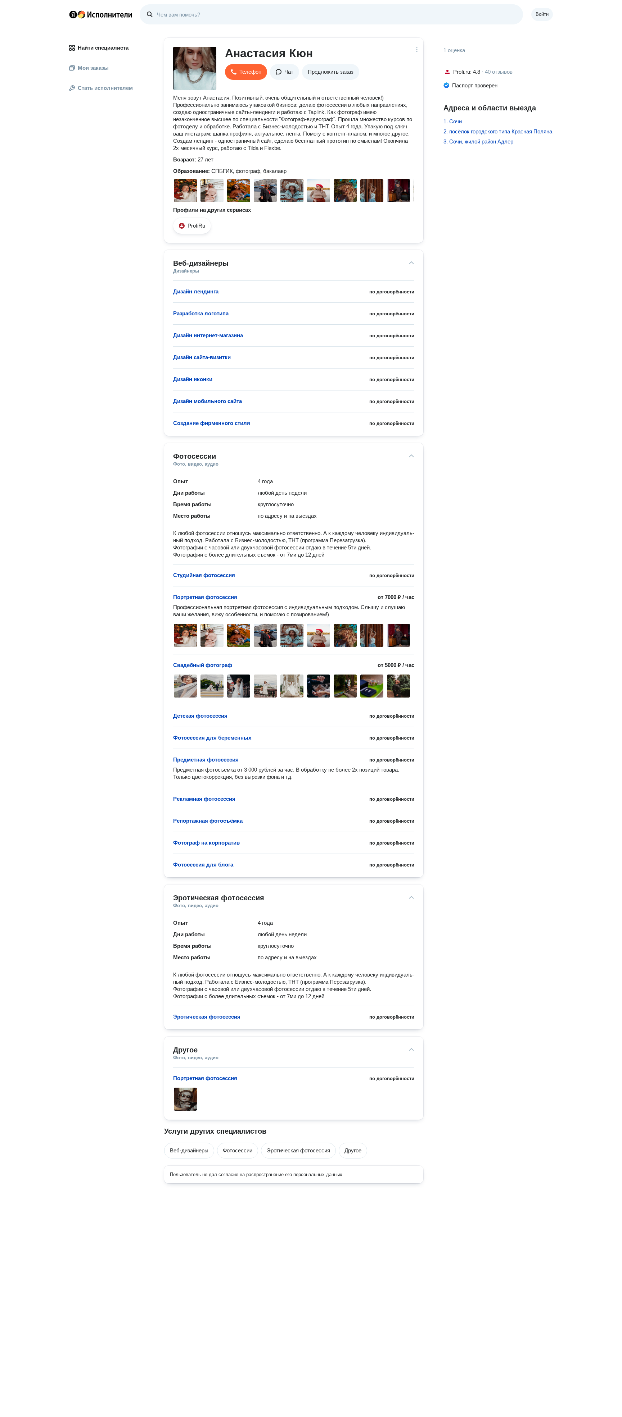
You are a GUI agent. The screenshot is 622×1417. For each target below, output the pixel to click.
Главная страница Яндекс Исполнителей (100, 14)
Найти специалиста (103, 48)
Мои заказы (93, 68)
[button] (246, 72)
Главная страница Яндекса (73, 14)
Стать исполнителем (105, 88)
